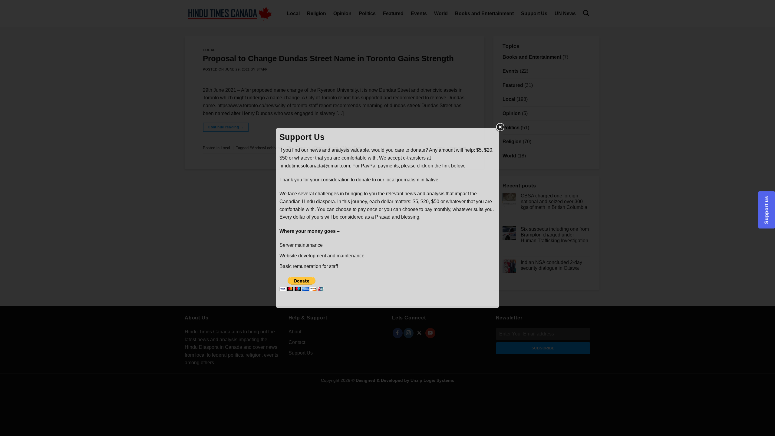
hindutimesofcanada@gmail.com (314, 165)
